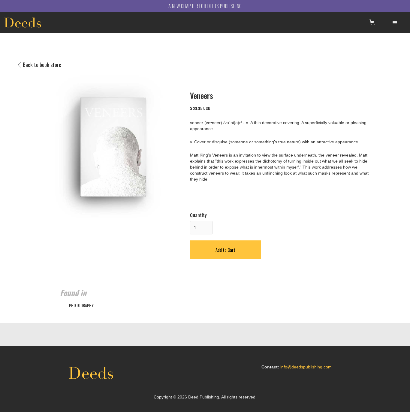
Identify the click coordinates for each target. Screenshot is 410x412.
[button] (373, 22)
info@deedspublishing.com (306, 367)
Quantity (198, 215)
